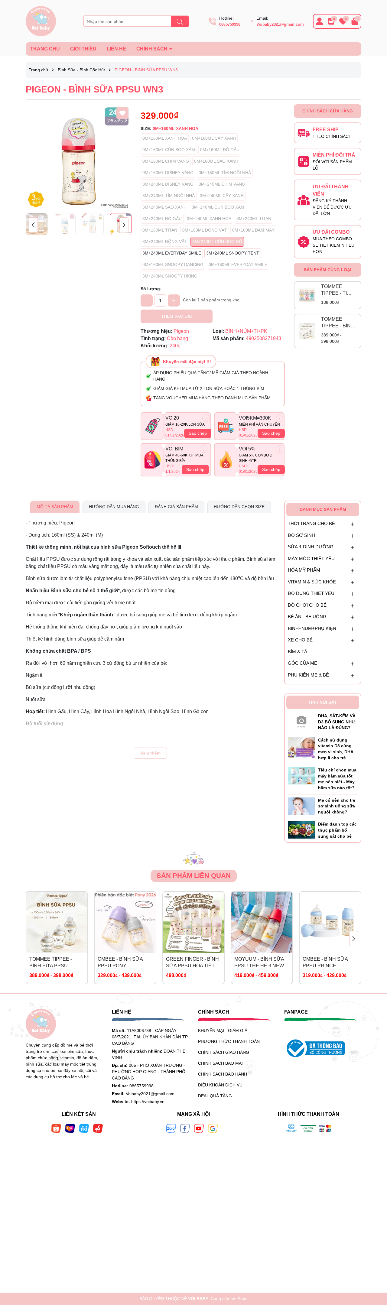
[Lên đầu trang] (375, 1269)
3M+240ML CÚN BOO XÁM (218, 207)
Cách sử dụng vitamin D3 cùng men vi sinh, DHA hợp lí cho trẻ (335, 749)
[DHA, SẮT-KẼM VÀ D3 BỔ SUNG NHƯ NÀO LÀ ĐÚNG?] (301, 720)
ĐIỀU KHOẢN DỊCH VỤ (220, 1085)
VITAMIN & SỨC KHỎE (312, 581)
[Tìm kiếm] (180, 21)
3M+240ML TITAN (253, 218)
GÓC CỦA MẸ (302, 663)
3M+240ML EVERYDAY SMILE (171, 253)
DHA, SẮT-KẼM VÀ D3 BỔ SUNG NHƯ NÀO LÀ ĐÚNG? (337, 721)
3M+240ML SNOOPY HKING (169, 276)
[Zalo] (171, 1128)
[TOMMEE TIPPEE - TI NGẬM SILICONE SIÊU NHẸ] (307, 295)
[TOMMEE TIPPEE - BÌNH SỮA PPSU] (307, 331)
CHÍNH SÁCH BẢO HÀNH (222, 1074)
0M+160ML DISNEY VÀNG (168, 172)
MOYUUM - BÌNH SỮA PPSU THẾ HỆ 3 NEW (259, 962)
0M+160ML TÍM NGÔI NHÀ (225, 172)
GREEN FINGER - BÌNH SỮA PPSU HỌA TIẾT (192, 962)
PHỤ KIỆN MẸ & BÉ (308, 674)
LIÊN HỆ (116, 48)
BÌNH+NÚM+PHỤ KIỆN (312, 628)
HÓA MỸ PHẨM (304, 570)
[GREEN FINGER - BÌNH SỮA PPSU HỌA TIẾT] (193, 922)
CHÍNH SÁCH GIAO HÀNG (223, 1052)
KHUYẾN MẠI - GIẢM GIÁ (222, 1030)
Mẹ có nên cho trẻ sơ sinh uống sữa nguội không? (336, 806)
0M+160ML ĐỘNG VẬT (204, 230)
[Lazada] (70, 1128)
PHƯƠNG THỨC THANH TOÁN (229, 1041)
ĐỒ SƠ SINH (301, 535)
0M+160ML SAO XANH (216, 161)
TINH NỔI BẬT (322, 702)
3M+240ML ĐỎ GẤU (162, 218)
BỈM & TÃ (297, 651)
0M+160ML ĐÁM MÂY (253, 230)
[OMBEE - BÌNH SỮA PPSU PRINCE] (330, 922)
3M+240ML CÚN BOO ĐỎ (217, 241)
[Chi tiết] (206, 418)
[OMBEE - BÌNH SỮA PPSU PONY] (125, 922)
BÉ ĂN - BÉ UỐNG (307, 616)
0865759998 (229, 24)
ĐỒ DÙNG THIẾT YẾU (311, 593)
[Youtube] (199, 1128)
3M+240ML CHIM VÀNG (222, 184)
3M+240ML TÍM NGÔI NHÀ (168, 195)
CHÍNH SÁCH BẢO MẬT (221, 1063)
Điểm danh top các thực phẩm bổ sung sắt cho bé (337, 830)
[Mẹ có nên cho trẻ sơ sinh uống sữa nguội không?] (301, 805)
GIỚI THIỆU (83, 48)
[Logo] (41, 20)
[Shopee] (56, 1128)
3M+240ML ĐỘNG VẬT (164, 241)
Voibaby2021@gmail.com (280, 24)
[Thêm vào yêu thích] (122, 113)
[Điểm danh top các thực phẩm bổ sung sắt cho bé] (301, 829)
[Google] (213, 1128)
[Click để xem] (79, 157)
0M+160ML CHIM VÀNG (165, 161)
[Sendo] (98, 1128)
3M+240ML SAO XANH (164, 207)
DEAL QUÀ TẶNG (215, 1095)
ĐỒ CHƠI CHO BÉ (307, 605)
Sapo (243, 1298)
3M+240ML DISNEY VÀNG (168, 184)
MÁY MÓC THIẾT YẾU (311, 558)
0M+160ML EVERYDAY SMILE (238, 264)
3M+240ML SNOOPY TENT (232, 253)
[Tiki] (84, 1128)
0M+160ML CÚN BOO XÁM (168, 149)
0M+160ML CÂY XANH (214, 138)
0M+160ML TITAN (159, 230)
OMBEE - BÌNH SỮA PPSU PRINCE (325, 962)
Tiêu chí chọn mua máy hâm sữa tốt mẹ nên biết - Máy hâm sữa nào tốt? (337, 779)
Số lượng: (151, 288)
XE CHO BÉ (300, 639)
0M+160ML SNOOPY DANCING (172, 264)
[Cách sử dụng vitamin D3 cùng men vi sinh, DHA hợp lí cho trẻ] (301, 747)
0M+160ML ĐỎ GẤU (219, 149)
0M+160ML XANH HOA (164, 138)
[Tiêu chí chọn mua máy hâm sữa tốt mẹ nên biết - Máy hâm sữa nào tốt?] (301, 775)
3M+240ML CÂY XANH (222, 195)
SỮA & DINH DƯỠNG (310, 546)
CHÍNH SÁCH (152, 48)
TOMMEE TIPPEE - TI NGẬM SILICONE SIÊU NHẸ (334, 290)
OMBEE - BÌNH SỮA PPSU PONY (120, 962)
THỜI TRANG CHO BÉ (311, 523)
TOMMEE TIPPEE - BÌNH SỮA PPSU (337, 323)
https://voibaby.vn (147, 1101)
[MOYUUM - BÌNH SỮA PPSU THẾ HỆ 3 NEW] (261, 922)
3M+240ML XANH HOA (209, 218)
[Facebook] (185, 1128)
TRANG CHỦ (45, 48)
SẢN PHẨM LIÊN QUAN (194, 875)
